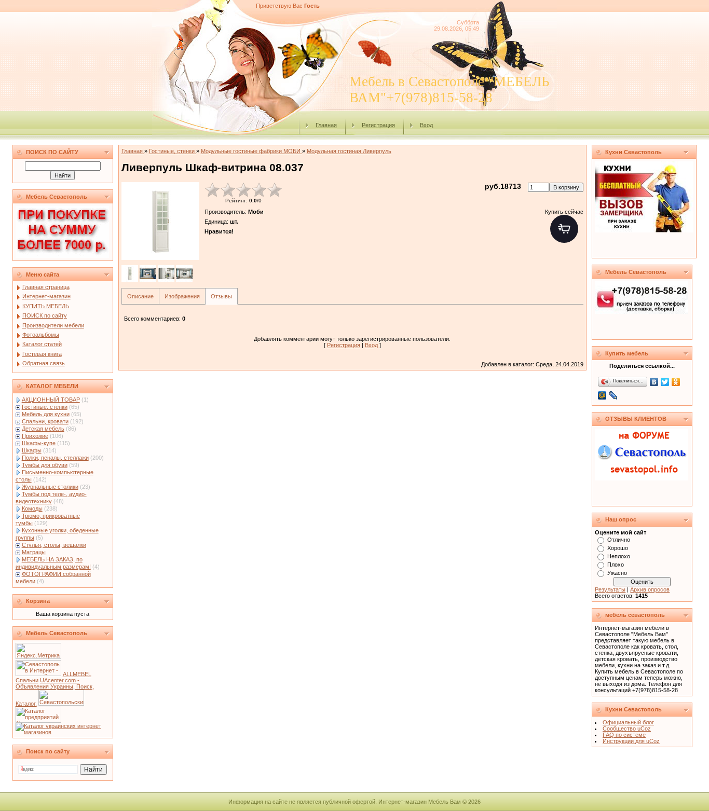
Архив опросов (650, 589)
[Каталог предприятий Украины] (38, 721)
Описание (140, 296)
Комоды (32, 508)
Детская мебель (43, 428)
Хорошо (617, 548)
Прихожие (35, 436)
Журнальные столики (50, 487)
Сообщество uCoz (627, 728)
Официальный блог (628, 722)
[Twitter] (665, 382)
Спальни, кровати (45, 421)
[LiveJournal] (613, 395)
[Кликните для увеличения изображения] (160, 221)
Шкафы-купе (39, 443)
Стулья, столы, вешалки (54, 545)
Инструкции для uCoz (631, 741)
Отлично (618, 540)
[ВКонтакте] (654, 382)
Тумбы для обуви (44, 465)
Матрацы (34, 552)
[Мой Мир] (602, 395)
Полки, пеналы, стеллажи (55, 458)
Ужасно (617, 573)
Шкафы (32, 450)
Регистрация (378, 125)
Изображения (182, 296)
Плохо (615, 564)
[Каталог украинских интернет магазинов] (63, 732)
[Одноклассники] (676, 382)
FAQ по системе (624, 735)
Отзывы (221, 296)
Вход (426, 125)
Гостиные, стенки (44, 407)
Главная (326, 125)
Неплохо (618, 556)
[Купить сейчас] (564, 229)
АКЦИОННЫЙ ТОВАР (51, 399)
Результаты (610, 589)
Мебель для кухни (46, 414)
